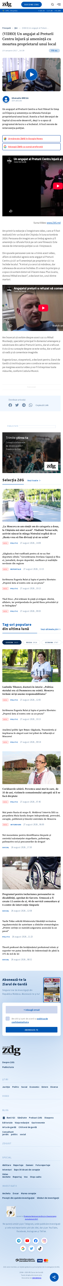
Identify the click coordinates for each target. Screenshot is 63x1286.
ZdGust (7, 1143)
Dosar (16, 1193)
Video (5, 1096)
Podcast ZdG (35, 1117)
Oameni (29, 1165)
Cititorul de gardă (28, 1127)
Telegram (19, 1241)
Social (5, 847)
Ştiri (16, 28)
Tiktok (40, 1248)
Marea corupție (28, 1193)
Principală (6, 28)
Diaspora (49, 1117)
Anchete (6, 1176)
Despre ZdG (8, 1062)
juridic (5, 1134)
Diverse (54, 1087)
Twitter (31, 1248)
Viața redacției (22, 1122)
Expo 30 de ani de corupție (27, 1169)
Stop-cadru (35, 1176)
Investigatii (9, 1186)
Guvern (12, 642)
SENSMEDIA (36, 1278)
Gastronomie (38, 1122)
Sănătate (22, 1117)
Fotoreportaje (43, 1165)
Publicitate (8, 1067)
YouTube (27, 1241)
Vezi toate (33, 480)
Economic (34, 1087)
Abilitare (6, 1165)
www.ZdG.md (54, 222)
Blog (5, 1110)
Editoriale (7, 1122)
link (9, 456)
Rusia (31, 642)
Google (23, 1248)
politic (14, 1134)
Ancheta (6, 1193)
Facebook (36, 1241)
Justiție (6, 1087)
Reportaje (15, 569)
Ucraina (51, 642)
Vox (26, 1176)
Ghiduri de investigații (48, 1198)
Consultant (8, 1131)
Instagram (44, 1241)
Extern (45, 1087)
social (23, 1134)
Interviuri (15, 825)
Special (7, 1157)
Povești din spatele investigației (18, 1198)
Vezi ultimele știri (50, 629)
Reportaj (17, 1176)
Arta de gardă (9, 1127)
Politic (14, 543)
